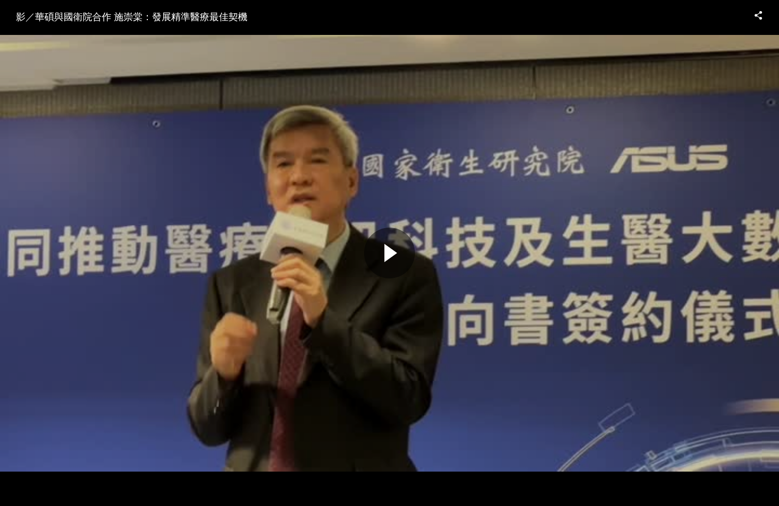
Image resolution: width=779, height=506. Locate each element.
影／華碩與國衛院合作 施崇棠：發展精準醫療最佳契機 (131, 16)
